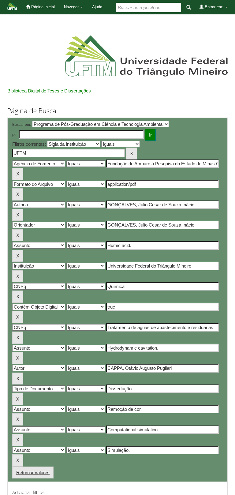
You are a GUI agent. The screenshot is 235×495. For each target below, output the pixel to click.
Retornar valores (33, 472)
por (15, 135)
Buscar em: (21, 124)
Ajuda (97, 7)
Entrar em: (214, 7)
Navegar (72, 7)
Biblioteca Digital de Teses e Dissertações (49, 90)
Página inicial (42, 7)
